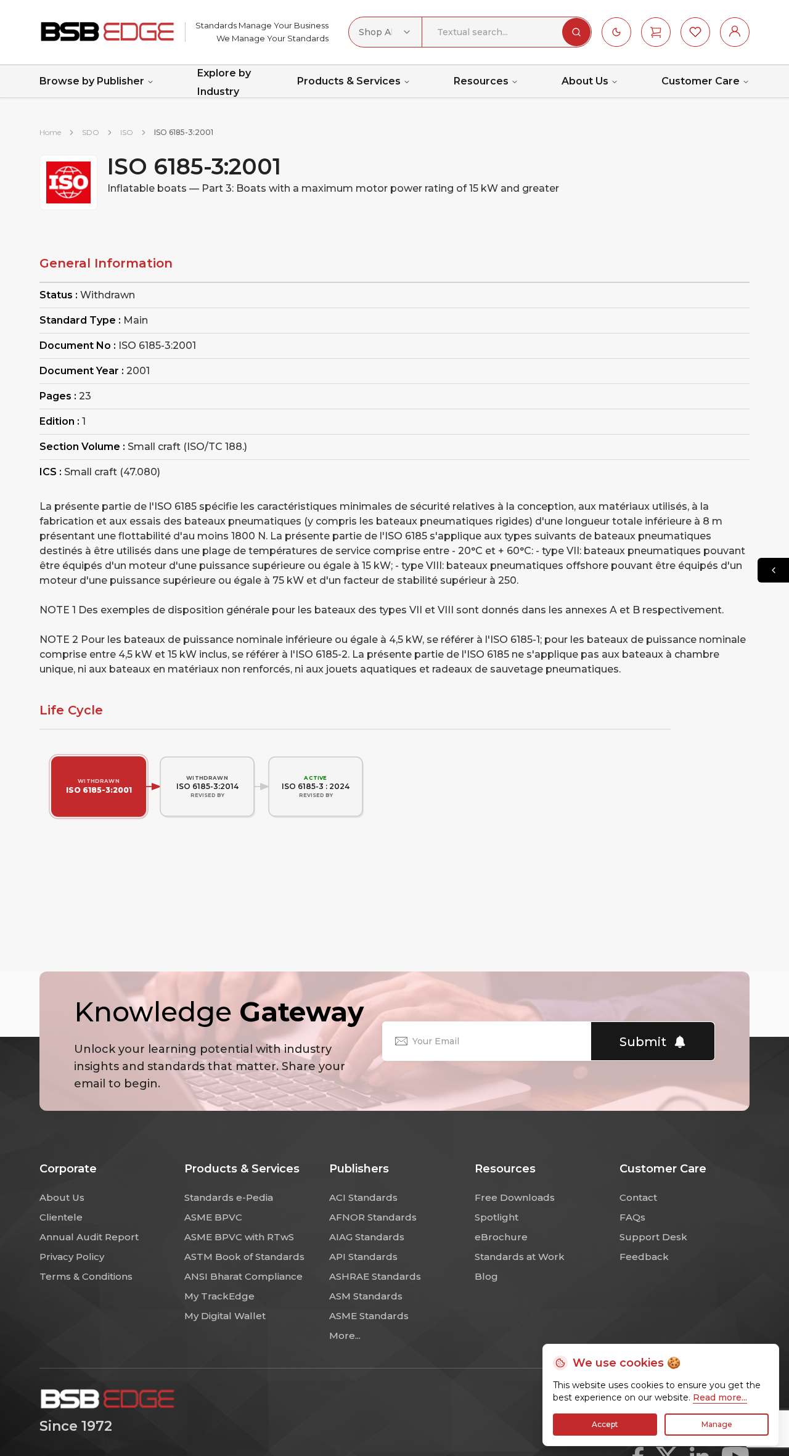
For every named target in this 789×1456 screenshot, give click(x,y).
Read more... (720, 1397)
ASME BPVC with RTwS (239, 1237)
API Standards (363, 1256)
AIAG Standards (366, 1237)
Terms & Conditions (86, 1276)
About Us (585, 81)
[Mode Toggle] (616, 32)
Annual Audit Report (89, 1237)
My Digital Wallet (225, 1316)
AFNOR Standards (373, 1217)
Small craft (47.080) (112, 472)
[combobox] (385, 32)
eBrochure (501, 1237)
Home (50, 132)
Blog (486, 1276)
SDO (90, 132)
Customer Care (700, 81)
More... (345, 1335)
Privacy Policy (71, 1256)
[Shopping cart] (656, 32)
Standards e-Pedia (228, 1197)
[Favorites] (695, 32)
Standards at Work (520, 1256)
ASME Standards (369, 1316)
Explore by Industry (224, 82)
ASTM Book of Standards (244, 1256)
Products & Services (349, 81)
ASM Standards (366, 1296)
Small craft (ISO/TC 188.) (187, 446)
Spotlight (496, 1217)
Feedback (644, 1256)
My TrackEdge (219, 1296)
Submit (642, 1041)
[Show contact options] (773, 570)
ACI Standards (363, 1197)
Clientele (61, 1217)
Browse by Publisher (91, 81)
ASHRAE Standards (375, 1276)
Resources (481, 81)
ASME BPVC (213, 1217)
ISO (126, 132)
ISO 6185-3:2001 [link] (183, 132)
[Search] (576, 32)
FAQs (632, 1217)
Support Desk (653, 1237)
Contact (638, 1197)
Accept (605, 1424)
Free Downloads (515, 1197)
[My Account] (735, 32)
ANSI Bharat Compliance (243, 1276)
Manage (716, 1424)
